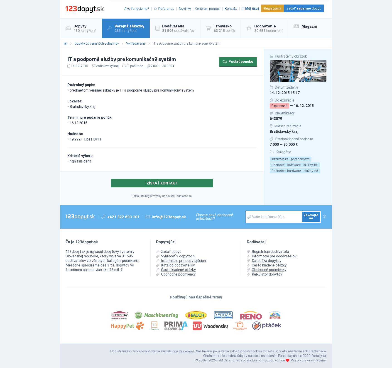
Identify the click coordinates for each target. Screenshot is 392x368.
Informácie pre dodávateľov (274, 256)
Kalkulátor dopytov (267, 274)
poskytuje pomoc (255, 360)
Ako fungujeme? (136, 8)
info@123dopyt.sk (169, 217)
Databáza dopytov (266, 261)
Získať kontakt (162, 183)
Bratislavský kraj (284, 131)
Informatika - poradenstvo (291, 159)
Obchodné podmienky (178, 274)
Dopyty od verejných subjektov (97, 43)
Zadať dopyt (304, 8)
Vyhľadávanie (136, 43)
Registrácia (272, 8)
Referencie (166, 8)
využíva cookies (183, 351)
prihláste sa (184, 196)
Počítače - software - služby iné (295, 165)
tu (324, 356)
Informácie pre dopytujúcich (183, 261)
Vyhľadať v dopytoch (178, 256)
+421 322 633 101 (123, 217)
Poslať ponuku (240, 61)
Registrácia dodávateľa (270, 251)
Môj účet (252, 8)
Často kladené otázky (178, 270)
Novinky (185, 8)
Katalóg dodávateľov (178, 265)
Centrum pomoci (207, 8)
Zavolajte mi (311, 216)
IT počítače (135, 66)
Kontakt (231, 8)
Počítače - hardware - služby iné (295, 171)
